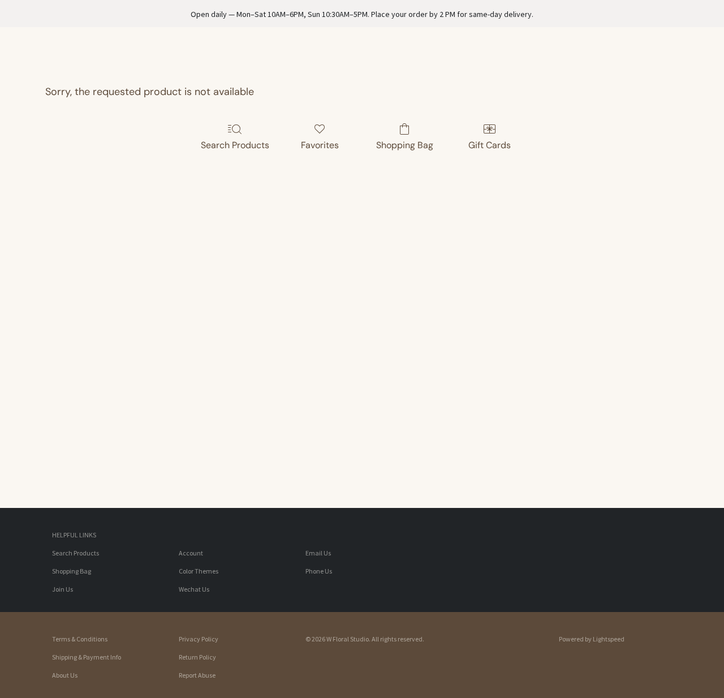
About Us (64, 675)
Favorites (320, 145)
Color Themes (198, 571)
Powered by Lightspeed (591, 639)
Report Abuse (197, 675)
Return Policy (197, 657)
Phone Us (318, 571)
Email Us (318, 553)
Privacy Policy (198, 639)
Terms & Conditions (79, 639)
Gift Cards (489, 145)
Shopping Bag (404, 145)
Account (191, 553)
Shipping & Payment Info (86, 657)
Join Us (62, 589)
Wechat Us (194, 589)
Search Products (235, 145)
